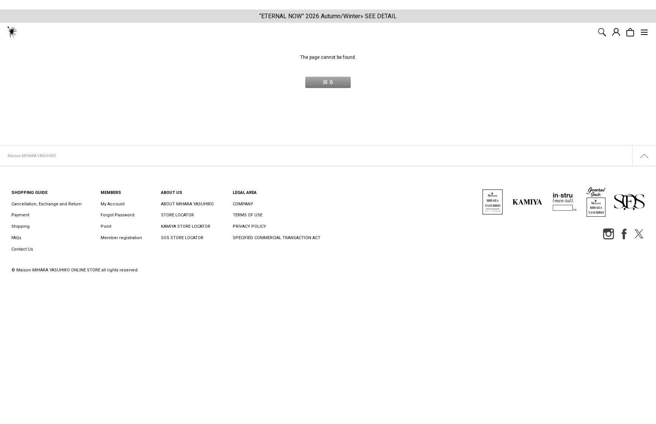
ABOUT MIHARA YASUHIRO (187, 204)
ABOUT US (171, 192)
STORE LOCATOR (177, 215)
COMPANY (243, 204)
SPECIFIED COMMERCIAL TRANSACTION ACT (276, 237)
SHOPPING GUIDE (29, 192)
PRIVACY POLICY (249, 226)
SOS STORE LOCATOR (182, 237)
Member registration (121, 237)
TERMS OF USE (247, 215)
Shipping (20, 226)
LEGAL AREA (245, 192)
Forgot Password (117, 215)
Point (106, 226)
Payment (20, 215)
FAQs (16, 237)
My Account (113, 204)
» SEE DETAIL (378, 16)
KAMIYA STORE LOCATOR (185, 226)
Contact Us (22, 249)
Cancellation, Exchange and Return (46, 204)
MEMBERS (111, 192)
